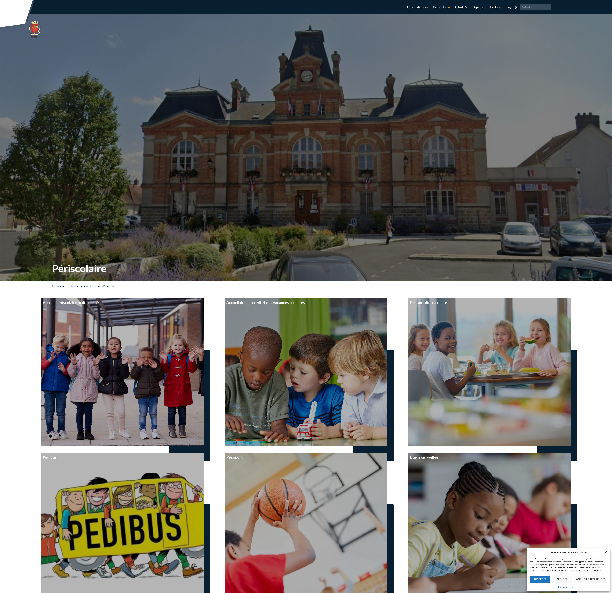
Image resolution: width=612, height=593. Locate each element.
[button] (605, 552)
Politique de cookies (567, 587)
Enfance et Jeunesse (90, 286)
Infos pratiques (70, 286)
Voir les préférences (590, 579)
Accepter (540, 579)
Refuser (562, 579)
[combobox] (535, 7)
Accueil (56, 286)
